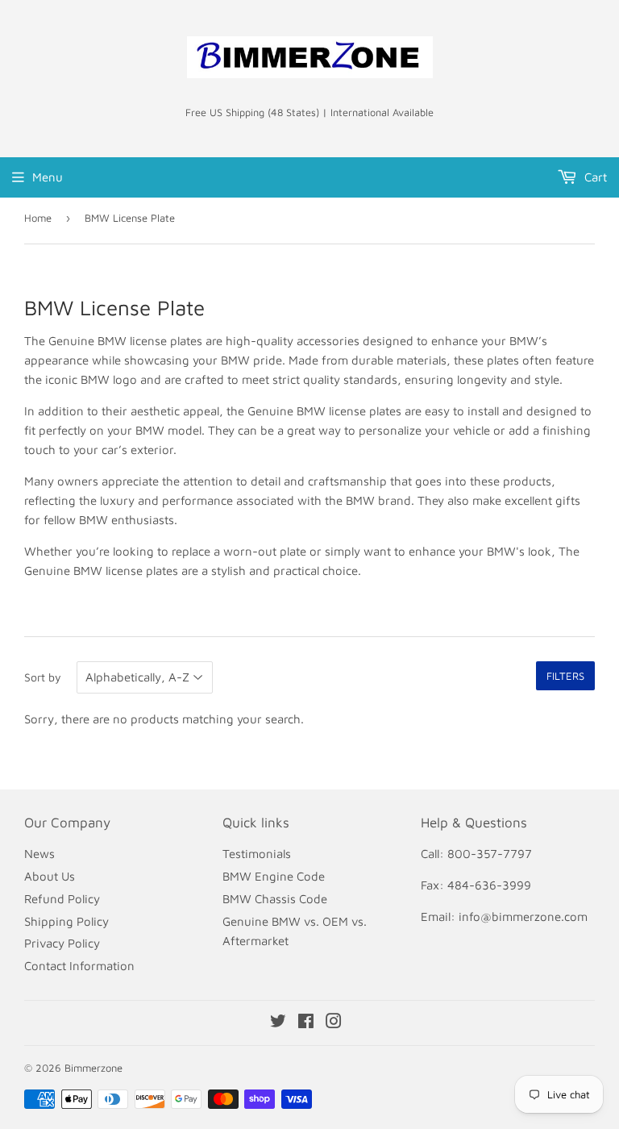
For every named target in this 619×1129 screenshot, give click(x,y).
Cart (594, 177)
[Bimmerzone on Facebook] (305, 1023)
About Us (49, 876)
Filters (565, 675)
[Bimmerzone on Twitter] (278, 1023)
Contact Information (79, 966)
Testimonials (256, 853)
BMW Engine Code (273, 876)
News (39, 853)
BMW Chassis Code (274, 899)
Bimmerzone (93, 1067)
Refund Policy (62, 899)
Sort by (42, 677)
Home (38, 217)
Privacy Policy (62, 943)
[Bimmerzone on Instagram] (334, 1023)
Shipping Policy (66, 921)
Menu (47, 177)
